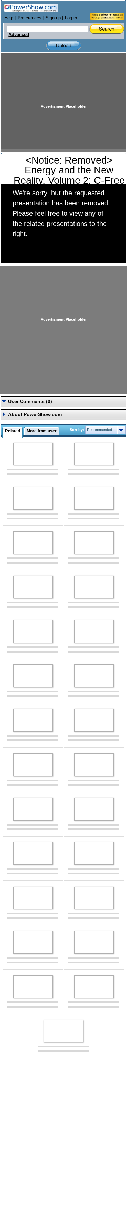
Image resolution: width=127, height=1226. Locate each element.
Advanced (18, 34)
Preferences (29, 17)
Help (8, 17)
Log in (71, 17)
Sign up (53, 17)
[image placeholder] (33, 454)
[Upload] (63, 45)
